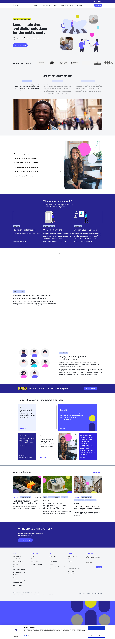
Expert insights (86, 497)
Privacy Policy (82, 593)
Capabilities (45, 5)
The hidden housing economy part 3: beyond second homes (87, 507)
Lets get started (26, 540)
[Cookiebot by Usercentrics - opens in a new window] (16, 637)
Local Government (91, 500)
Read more (21, 428)
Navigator (64, 497)
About (72, 5)
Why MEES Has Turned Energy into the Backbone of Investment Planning (54, 505)
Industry (54, 5)
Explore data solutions (19, 241)
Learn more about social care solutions (54, 241)
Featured (16, 497)
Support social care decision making (26, 163)
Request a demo (21, 45)
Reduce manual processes (22, 154)
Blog (45, 497)
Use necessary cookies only (97, 635)
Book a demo (98, 5)
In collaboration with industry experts (26, 158)
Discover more (96, 472)
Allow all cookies (96, 627)
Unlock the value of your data (23, 176)
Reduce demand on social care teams (26, 167)
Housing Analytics (54, 497)
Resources (63, 5)
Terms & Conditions (98, 593)
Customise (96, 631)
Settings (25, 635)
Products (35, 5)
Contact (79, 5)
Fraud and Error (25, 497)
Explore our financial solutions (82, 241)
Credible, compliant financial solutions (26, 171)
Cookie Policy (90, 593)
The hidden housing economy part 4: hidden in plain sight (25, 502)
